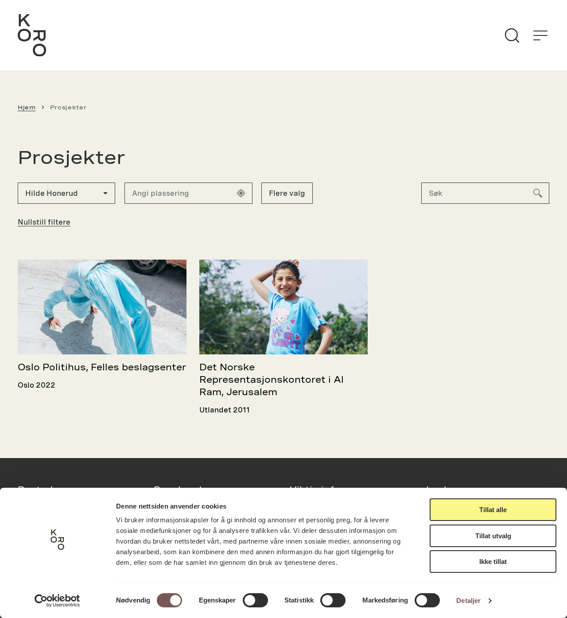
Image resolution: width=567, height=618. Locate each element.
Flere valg (287, 193)
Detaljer (468, 600)
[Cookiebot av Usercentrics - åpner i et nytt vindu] (57, 600)
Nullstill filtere (44, 222)
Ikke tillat (493, 561)
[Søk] (512, 35)
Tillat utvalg (493, 536)
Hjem (27, 107)
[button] (66, 193)
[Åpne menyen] (540, 35)
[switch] (255, 600)
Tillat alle (493, 509)
